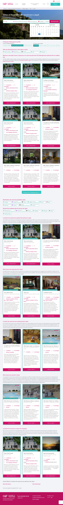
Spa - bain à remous (52, 45)
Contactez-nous (50, 495)
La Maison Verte (47, 292)
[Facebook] (50, 497)
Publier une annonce (55, 4)
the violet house (8, 292)
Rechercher (54, 21)
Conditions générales (36, 495)
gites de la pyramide (48, 453)
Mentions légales (35, 499)
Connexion (58, 1)
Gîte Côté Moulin (28, 80)
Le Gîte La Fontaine (48, 80)
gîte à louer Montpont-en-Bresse (49, 454)
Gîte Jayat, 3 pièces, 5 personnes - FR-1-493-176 (37, 165)
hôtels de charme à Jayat (8, 61)
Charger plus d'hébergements (31, 192)
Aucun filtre (36, 45)
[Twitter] (52, 497)
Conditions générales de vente (38, 497)
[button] (54, 1)
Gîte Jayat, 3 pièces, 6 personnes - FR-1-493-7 (16, 165)
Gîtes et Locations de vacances (35, 4)
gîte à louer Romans (47, 81)
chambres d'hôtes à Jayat (25, 60)
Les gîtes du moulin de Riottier (51, 122)
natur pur (26, 292)
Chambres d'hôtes (24, 4)
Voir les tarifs (50, 145)
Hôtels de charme (27, 45)
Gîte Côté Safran (8, 80)
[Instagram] (48, 497)
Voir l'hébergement (11, 145)
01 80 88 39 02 (24, 496)
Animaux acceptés (43, 45)
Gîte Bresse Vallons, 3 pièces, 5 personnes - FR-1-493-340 (39, 401)
